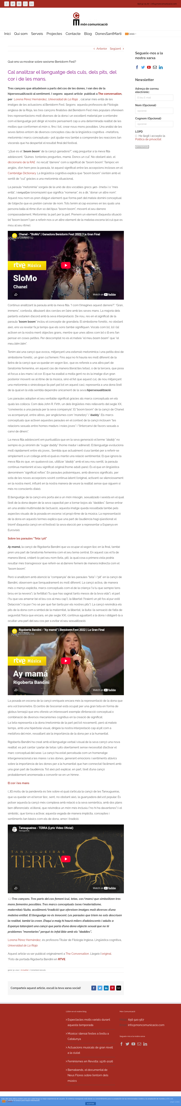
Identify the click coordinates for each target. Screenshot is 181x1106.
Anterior (101, 48)
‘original (106, 953)
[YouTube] (149, 67)
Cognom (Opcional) (148, 118)
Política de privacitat (148, 139)
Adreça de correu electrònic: (147, 90)
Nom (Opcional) (145, 105)
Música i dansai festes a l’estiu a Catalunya (88, 1036)
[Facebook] (137, 67)
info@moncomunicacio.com (164, 4)
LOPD (139, 131)
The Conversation (77, 953)
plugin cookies (175, 1102)
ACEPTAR (90, 1104)
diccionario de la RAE (22, 162)
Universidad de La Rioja (23, 945)
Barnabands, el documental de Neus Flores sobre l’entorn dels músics (88, 1075)
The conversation (109, 93)
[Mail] (155, 67)
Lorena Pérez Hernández (30, 99)
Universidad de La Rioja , (64, 99)
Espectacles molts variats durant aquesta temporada (89, 1022)
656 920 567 (136, 1019)
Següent (115, 48)
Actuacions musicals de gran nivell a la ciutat (90, 1050)
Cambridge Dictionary (22, 173)
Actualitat (24, 970)
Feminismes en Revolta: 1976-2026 (90, 1061)
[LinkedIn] (161, 67)
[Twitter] (143, 67)
